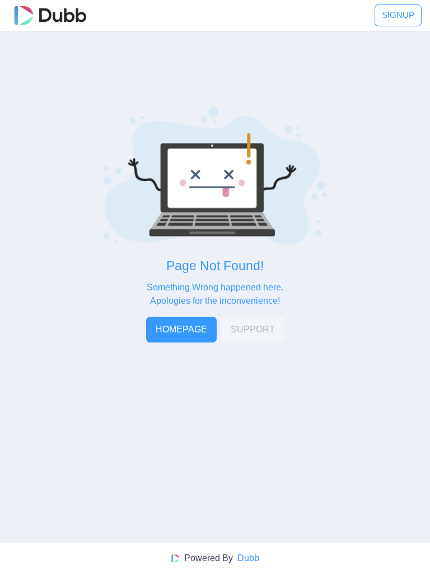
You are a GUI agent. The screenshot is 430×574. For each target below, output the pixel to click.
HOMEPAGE (181, 329)
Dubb (248, 558)
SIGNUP (398, 15)
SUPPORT (253, 329)
